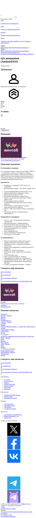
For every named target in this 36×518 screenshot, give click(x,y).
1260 (12, 504)
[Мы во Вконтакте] (14, 462)
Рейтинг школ (8, 396)
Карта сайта (7, 387)
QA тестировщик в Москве (9, 278)
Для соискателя (8, 404)
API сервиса (7, 407)
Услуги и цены (8, 381)
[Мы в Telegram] (14, 489)
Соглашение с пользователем (13, 414)
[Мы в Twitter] (14, 435)
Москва (9, 315)
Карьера (9, 516)
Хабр (2, 516)
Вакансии (4, 52)
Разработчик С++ (6, 320)
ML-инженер (4, 342)
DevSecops (4, 314)
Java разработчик (6, 275)
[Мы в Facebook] (14, 449)
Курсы (14, 516)
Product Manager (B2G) (7, 351)
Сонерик (3, 322)
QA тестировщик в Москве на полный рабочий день (16, 281)
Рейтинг (20, 54)
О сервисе (7, 379)
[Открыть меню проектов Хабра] (1, 15)
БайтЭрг (3, 315)
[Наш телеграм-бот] (14, 502)
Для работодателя (9, 405)
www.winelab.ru (5, 160)
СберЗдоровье (5, 352)
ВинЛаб (24, 157)
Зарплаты (26, 54)
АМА (2, 344)
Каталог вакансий (9, 384)
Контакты (7, 389)
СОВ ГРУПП (5, 329)
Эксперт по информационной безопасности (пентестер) (17, 336)
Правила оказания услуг (11, 416)
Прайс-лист (7, 418)
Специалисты (11, 52)
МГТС (3, 338)
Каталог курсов (8, 386)
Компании (15, 54)
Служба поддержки (10, 408)
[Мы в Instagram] (14, 475)
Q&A (5, 516)
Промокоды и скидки (10, 398)
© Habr (3, 507)
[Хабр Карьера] (7, 17)
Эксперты (9, 54)
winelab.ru (4, 305)
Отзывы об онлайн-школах (12, 395)
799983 (23, 504)
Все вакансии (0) (15, 160)
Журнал (31, 54)
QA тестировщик (6, 272)
